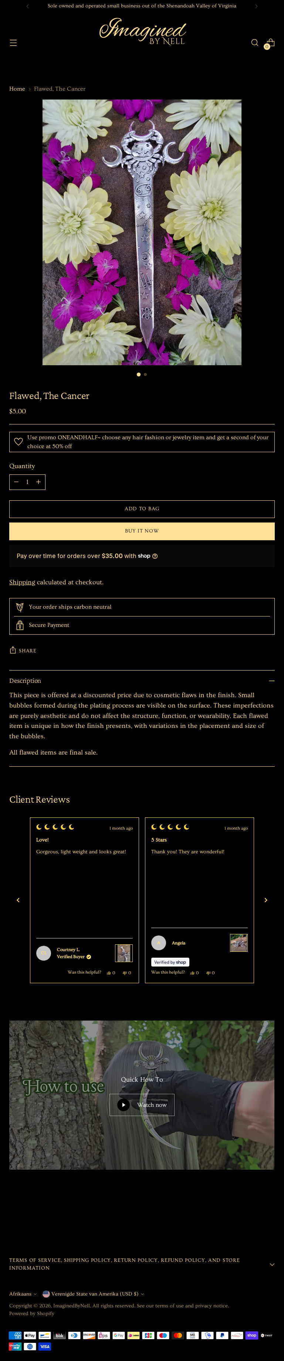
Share (28, 651)
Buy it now (142, 531)
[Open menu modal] (13, 42)
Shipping (22, 582)
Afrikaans (20, 1294)
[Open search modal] (255, 42)
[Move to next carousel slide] (268, 1213)
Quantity (22, 466)
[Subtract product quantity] (16, 482)
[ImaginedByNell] (142, 43)
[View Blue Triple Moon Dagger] (239, 953)
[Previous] (28, 6)
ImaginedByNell (71, 1306)
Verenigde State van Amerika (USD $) (95, 1294)
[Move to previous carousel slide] (251, 1213)
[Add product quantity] (38, 482)
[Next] (256, 6)
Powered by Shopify (31, 1314)
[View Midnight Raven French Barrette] (124, 943)
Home (17, 88)
